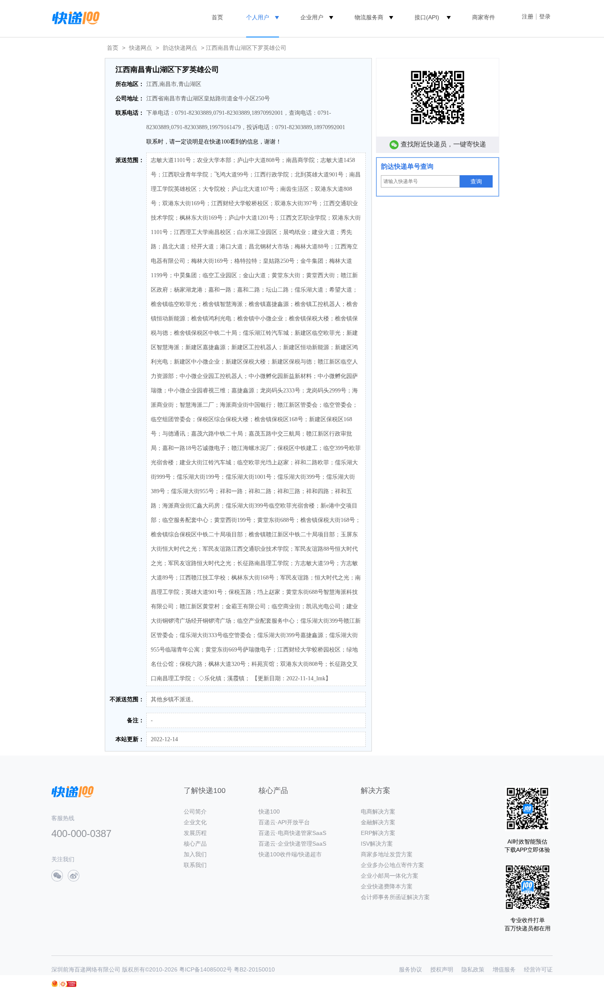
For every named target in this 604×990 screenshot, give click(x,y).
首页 (217, 17)
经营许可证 (538, 969)
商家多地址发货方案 (387, 854)
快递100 (269, 811)
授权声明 (441, 969)
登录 (545, 16)
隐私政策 (472, 969)
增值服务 (504, 969)
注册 (527, 16)
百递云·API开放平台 (284, 822)
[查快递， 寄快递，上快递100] (74, 17)
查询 (476, 181)
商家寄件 (483, 17)
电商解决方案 (378, 811)
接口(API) (427, 17)
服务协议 (410, 969)
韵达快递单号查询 (407, 166)
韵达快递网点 (180, 47)
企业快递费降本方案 (387, 886)
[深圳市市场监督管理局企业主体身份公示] (54, 983)
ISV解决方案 (377, 843)
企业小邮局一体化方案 (389, 875)
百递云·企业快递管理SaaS (292, 843)
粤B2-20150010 (254, 969)
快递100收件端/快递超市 (290, 854)
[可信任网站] (67, 984)
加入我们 (195, 854)
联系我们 (195, 865)
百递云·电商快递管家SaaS (292, 833)
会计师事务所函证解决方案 (395, 897)
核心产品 (195, 843)
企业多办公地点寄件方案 (392, 865)
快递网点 (140, 47)
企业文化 (195, 822)
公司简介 (195, 811)
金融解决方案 (378, 822)
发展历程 (195, 833)
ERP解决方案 (378, 833)
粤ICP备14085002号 (205, 969)
